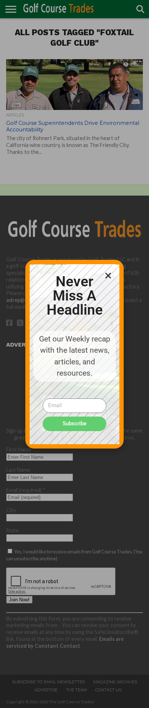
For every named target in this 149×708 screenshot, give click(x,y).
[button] (108, 275)
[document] (74, 354)
